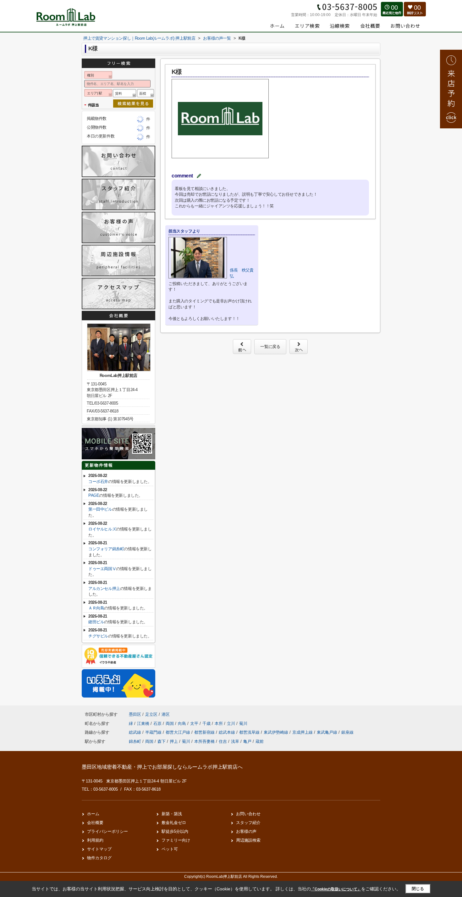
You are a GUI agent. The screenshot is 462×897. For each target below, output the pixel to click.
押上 (174, 741)
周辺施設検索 (248, 840)
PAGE (93, 495)
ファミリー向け (176, 840)
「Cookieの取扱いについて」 (336, 889)
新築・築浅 (172, 813)
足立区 (151, 714)
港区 (166, 714)
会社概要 (95, 822)
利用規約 (95, 840)
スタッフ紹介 (248, 822)
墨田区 (135, 714)
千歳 (207, 723)
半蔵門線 (154, 732)
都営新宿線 (205, 732)
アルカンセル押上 (104, 588)
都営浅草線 (250, 732)
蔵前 (260, 741)
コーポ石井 (98, 481)
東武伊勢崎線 (276, 732)
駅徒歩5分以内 (175, 831)
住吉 (223, 741)
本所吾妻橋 (204, 741)
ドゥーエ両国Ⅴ (102, 568)
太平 (195, 723)
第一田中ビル (100, 509)
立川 (231, 723)
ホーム (93, 813)
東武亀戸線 (327, 732)
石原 (158, 723)
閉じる (418, 888)
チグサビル (98, 636)
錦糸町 (135, 741)
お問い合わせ (248, 813)
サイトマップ (99, 849)
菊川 (243, 723)
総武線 (135, 732)
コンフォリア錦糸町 (106, 549)
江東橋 (144, 723)
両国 (170, 723)
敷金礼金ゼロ (174, 822)
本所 (219, 723)
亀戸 (247, 741)
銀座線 (347, 732)
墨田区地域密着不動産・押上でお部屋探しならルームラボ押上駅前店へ (162, 767)
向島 (182, 723)
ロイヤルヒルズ (102, 529)
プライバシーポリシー (107, 831)
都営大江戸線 (178, 732)
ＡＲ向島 (96, 608)
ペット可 (170, 849)
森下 (161, 741)
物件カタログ (99, 857)
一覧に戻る (270, 346)
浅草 (235, 741)
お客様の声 (246, 831)
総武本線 (227, 732)
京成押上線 (303, 732)
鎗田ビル (96, 621)
